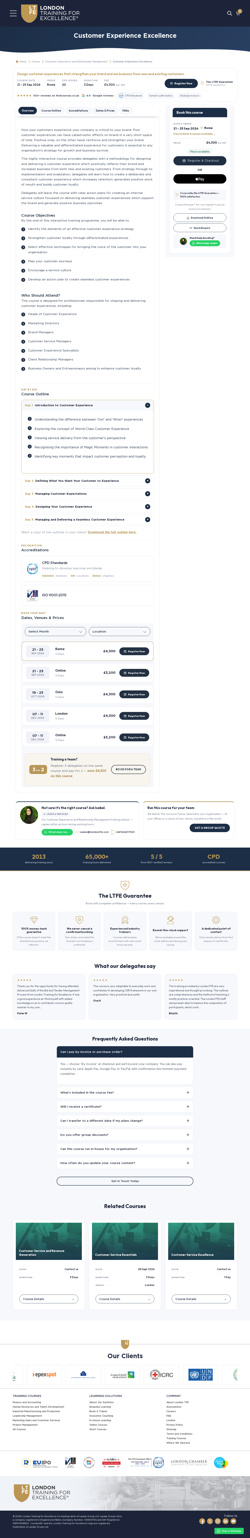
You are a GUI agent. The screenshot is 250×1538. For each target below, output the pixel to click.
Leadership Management (27, 1415)
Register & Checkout (203, 160)
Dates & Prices (105, 110)
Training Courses (176, 1438)
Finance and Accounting (27, 1402)
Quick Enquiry (202, 227)
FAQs (125, 110)
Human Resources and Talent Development (38, 1406)
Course (36, 61)
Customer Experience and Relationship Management (76, 61)
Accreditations (78, 110)
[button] (87, 651)
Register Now (183, 83)
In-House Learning (100, 1420)
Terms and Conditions (179, 1433)
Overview (28, 110)
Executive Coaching (101, 1415)
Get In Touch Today (125, 1181)
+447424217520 (124, 832)
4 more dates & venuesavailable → (194, 133)
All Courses (19, 1429)
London (170, 1420)
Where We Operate (178, 1442)
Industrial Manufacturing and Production (36, 1411)
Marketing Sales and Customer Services (36, 1420)
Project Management (25, 1424)
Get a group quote (210, 827)
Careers (171, 1411)
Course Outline (51, 110)
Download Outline (202, 217)
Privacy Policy (174, 1424)
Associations (173, 1406)
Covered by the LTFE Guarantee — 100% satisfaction (199, 195)
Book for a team (128, 769)
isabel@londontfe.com (94, 832)
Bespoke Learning (100, 1406)
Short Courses (97, 1429)
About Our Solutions (101, 1402)
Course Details (49, 1299)
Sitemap (171, 1429)
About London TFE (177, 1402)
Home (23, 61)
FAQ (168, 1415)
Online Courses (98, 1424)
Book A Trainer (98, 1411)
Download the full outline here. (112, 532)
